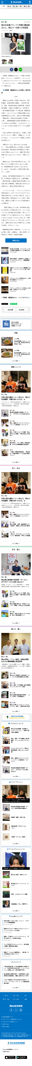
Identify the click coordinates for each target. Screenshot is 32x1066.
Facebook (11, 1010)
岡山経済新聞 (16, 2)
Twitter (16, 1010)
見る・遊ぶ (15, 6)
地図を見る (16, 240)
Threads (21, 1010)
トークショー (5, 30)
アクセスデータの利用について (10, 1021)
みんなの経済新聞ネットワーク (16, 1043)
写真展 (11, 30)
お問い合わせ (6, 1024)
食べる (9, 6)
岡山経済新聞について (8, 1017)
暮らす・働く (27, 6)
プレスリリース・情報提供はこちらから (12, 1019)
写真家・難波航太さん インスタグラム (15, 297)
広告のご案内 (6, 1026)
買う (21, 6)
